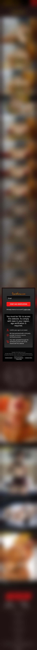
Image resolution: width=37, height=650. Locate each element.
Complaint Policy (28, 357)
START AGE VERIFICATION (18, 304)
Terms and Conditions (18, 357)
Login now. (26, 309)
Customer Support (8, 357)
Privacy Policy (19, 359)
